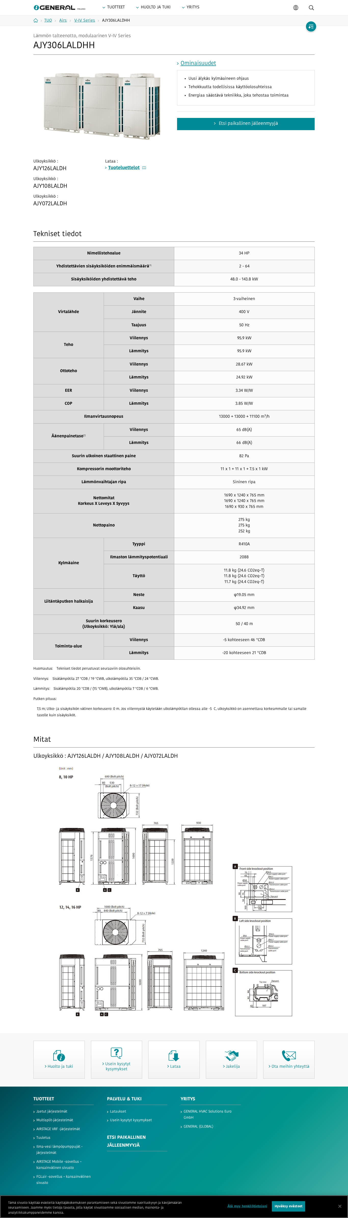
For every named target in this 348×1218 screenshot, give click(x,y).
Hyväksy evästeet (288, 1206)
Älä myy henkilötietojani (247, 1206)
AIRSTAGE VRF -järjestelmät (58, 1129)
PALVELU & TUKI (124, 1099)
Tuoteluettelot (124, 168)
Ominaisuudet (198, 63)
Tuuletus (43, 1138)
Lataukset (118, 1112)
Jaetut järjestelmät (51, 1112)
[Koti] (37, 20)
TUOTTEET (43, 1099)
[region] (174, 1206)
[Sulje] (339, 1206)
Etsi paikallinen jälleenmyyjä (248, 123)
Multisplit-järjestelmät (54, 1120)
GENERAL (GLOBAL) (198, 1127)
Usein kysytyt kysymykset (131, 1120)
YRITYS (188, 1099)
